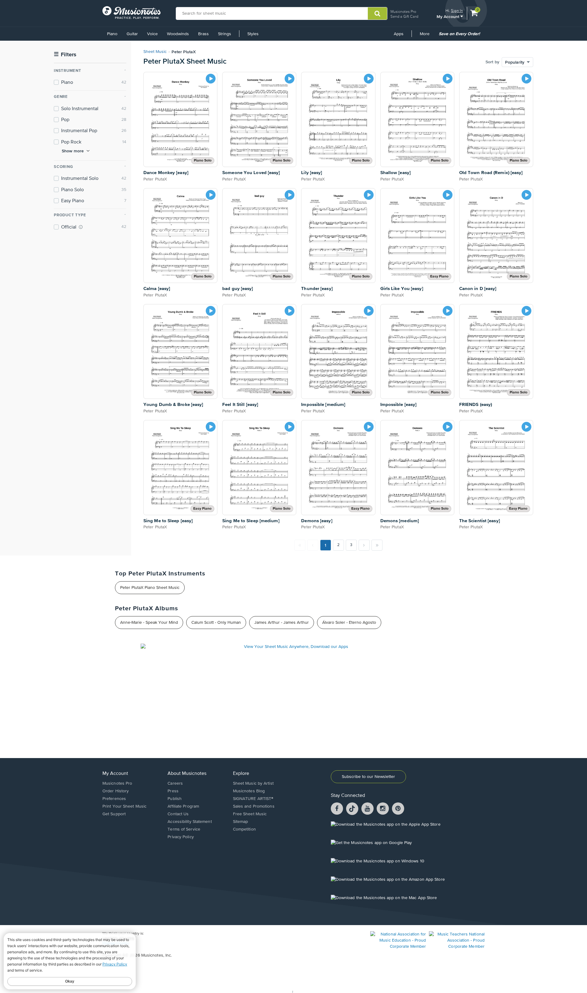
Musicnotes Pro (403, 11)
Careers (175, 783)
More (426, 36)
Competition (244, 829)
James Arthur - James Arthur (281, 622)
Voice (152, 34)
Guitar (132, 34)
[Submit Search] (377, 13)
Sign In (457, 10)
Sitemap (240, 822)
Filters (65, 55)
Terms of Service (184, 829)
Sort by (492, 62)
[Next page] (364, 545)
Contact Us (178, 814)
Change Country (115, 943)
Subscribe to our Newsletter (368, 777)
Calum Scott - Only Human (216, 622)
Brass (203, 34)
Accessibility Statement (190, 822)
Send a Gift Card (404, 16)
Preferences (114, 799)
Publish (175, 799)
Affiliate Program (183, 806)
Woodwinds (178, 34)
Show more (73, 150)
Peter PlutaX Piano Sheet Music (149, 588)
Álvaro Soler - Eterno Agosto (349, 622)
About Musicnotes (187, 773)
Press (173, 791)
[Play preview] (211, 79)
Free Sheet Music (250, 814)
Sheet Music (155, 52)
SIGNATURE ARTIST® (253, 799)
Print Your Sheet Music (124, 806)
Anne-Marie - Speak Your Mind (149, 622)
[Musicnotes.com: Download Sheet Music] (131, 12)
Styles (253, 34)
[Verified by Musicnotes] (81, 227)
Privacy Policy (181, 837)
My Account (448, 16)
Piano (112, 34)
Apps (399, 34)
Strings (224, 34)
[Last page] (376, 545)
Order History (115, 791)
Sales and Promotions (254, 806)
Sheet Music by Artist (253, 783)
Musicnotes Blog (249, 791)
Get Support (114, 814)
